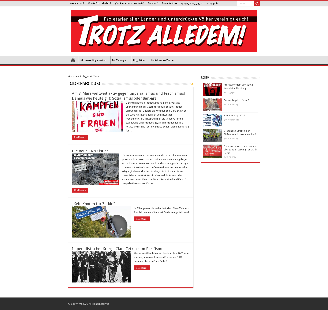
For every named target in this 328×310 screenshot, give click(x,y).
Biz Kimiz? (153, 3)
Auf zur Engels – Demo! (236, 100)
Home (73, 76)
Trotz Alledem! (73, 60)
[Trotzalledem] (164, 30)
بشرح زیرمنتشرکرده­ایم (192, 3)
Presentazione (169, 3)
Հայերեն (212, 3)
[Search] (257, 3)
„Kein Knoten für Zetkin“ (93, 203)
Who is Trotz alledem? (99, 3)
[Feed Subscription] (192, 84)
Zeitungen (121, 60)
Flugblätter (139, 60)
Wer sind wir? (77, 3)
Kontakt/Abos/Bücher (162, 60)
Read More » (80, 137)
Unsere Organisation (95, 60)
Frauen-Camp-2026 (234, 115)
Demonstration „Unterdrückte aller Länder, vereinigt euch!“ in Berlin (240, 149)
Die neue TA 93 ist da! (91, 151)
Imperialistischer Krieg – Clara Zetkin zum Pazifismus (118, 248)
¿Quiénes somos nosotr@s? (129, 3)
